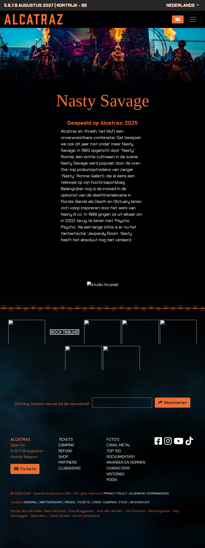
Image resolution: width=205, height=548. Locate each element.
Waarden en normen (126, 462)
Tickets (27, 469)
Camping (66, 445)
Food (123, 502)
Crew (96, 502)
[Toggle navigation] (193, 19)
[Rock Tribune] (64, 331)
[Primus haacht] (178, 338)
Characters (118, 468)
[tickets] (178, 19)
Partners (67, 462)
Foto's (113, 439)
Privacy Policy (115, 494)
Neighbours (139, 502)
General (30, 502)
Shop (63, 456)
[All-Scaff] (102, 338)
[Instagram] (168, 441)
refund (65, 450)
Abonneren (175, 402)
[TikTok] (189, 441)
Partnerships (51, 502)
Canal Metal (118, 445)
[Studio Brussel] (140, 338)
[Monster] (121, 364)
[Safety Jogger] (26, 338)
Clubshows (69, 468)
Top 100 (114, 450)
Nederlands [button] (181, 5)
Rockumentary (121, 456)
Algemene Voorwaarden (149, 494)
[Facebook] (158, 441)
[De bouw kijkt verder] (83, 364)
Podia (112, 479)
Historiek (116, 474)
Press (70, 502)
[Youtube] (178, 441)
